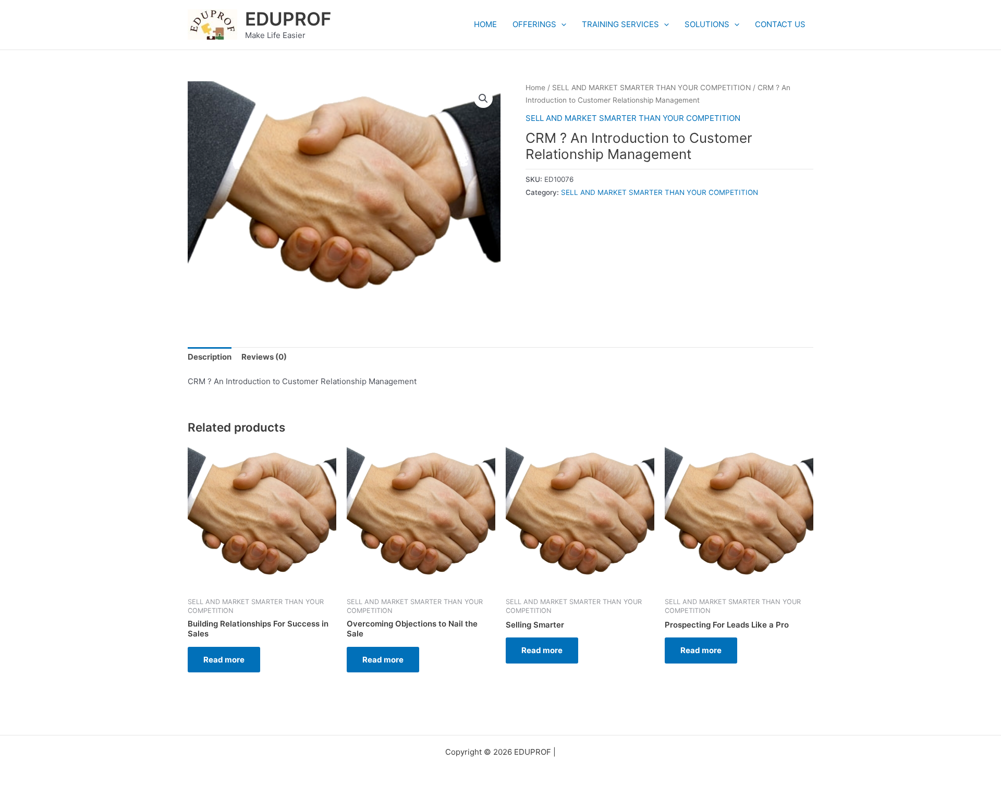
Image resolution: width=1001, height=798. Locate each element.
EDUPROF (288, 19)
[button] (561, 24)
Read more (224, 660)
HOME (485, 24)
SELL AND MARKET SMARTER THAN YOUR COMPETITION (651, 87)
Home (535, 87)
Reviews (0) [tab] (264, 357)
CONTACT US (780, 24)
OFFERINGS (534, 24)
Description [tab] (209, 357)
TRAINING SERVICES (620, 24)
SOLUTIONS (707, 24)
